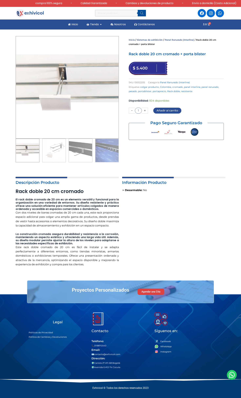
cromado (177, 87)
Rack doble (173, 91)
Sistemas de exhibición (150, 40)
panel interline (192, 87)
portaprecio (159, 91)
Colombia (165, 87)
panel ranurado (210, 87)
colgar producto (149, 87)
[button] (231, 375)
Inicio (132, 40)
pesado (133, 91)
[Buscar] (142, 13)
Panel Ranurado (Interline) (179, 40)
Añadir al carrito (167, 110)
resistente (186, 91)
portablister (144, 91)
